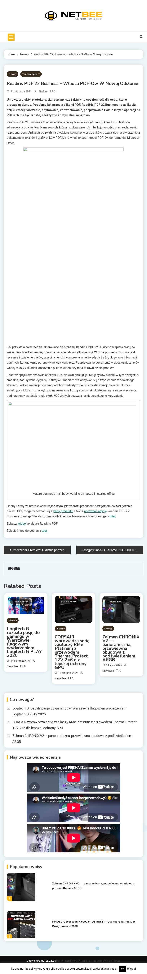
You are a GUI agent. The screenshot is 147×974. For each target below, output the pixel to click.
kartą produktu (63, 511)
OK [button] (122, 969)
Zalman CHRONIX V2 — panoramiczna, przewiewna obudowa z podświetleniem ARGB (121, 648)
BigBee (42, 91)
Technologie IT (31, 74)
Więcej (131, 968)
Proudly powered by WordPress (70, 961)
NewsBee (12, 666)
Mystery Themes (112, 961)
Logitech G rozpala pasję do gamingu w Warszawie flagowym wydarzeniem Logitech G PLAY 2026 (24, 642)
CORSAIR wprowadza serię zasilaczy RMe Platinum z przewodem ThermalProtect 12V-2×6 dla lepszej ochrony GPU (72, 652)
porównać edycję (95, 511)
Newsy (12, 74)
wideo (22, 523)
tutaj (112, 516)
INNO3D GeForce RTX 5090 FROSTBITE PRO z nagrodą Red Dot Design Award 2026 (93, 924)
